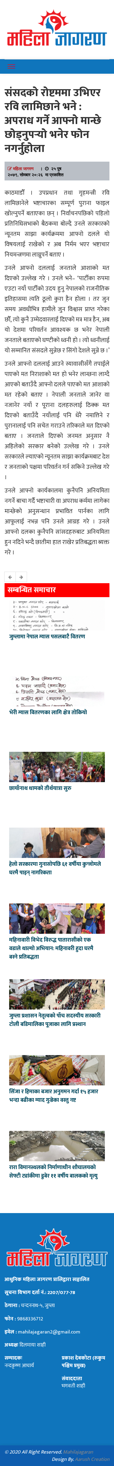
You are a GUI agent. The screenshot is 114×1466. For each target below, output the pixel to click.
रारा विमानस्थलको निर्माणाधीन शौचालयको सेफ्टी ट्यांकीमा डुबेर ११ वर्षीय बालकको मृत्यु (53, 1172)
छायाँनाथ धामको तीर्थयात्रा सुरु (41, 788)
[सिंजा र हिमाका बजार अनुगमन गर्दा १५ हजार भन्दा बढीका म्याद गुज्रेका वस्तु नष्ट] (57, 1070)
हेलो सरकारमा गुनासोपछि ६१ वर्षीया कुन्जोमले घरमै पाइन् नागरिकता (55, 868)
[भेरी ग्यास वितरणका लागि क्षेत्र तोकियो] (57, 691)
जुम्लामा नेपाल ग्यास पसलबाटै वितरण (47, 636)
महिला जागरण (23, 168)
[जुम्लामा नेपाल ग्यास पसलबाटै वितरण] (57, 615)
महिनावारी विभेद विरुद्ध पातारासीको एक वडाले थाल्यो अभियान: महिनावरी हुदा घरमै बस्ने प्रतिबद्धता (51, 949)
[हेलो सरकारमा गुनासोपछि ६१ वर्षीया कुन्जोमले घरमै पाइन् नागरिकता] (57, 842)
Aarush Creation (92, 1459)
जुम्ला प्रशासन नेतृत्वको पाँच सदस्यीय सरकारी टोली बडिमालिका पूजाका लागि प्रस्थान (55, 1020)
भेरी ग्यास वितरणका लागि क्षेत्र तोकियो (48, 712)
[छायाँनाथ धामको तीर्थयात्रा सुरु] (57, 766)
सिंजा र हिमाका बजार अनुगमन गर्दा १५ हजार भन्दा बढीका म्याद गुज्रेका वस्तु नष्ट (53, 1096)
